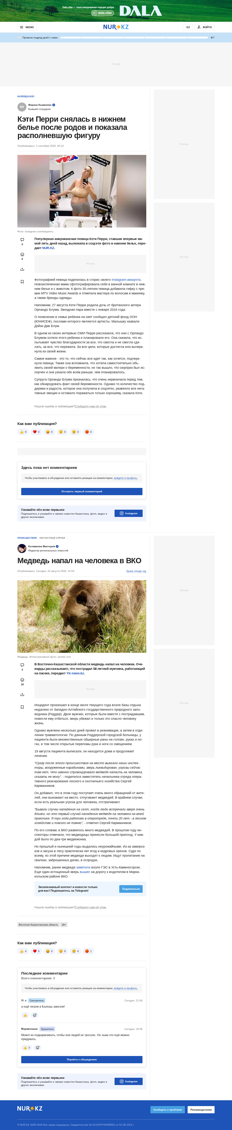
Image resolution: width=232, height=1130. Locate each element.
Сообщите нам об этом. (91, 406)
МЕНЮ (30, 27)
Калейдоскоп (25, 96)
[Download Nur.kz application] (116, 11)
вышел (85, 872)
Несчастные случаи (52, 538)
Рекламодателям (201, 1109)
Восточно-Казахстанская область (38, 924)
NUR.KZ (48, 248)
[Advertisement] (116, 64)
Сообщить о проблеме (167, 1109)
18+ (64, 924)
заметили (83, 867)
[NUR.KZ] (116, 27)
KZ (188, 27)
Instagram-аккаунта (126, 280)
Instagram (131, 513)
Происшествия (27, 538)
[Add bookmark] (22, 282)
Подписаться (131, 888)
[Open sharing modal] (22, 269)
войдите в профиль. (126, 477)
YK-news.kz (75, 673)
